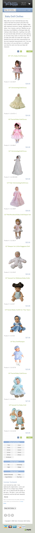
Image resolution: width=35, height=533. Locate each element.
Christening (19, 464)
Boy (9, 464)
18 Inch (8, 454)
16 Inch (19, 452)
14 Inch (8, 452)
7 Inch (8, 445)
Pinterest (8, 515)
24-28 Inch (8, 457)
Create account (21, 10)
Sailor (8, 467)
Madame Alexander (8, 474)
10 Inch (19, 447)
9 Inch (8, 447)
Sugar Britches (8, 477)
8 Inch (19, 445)
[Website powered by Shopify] (26, 530)
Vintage (19, 467)
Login (29, 10)
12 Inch (8, 450)
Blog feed (12, 515)
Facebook (5, 515)
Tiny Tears (19, 477)
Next (29, 51)
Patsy (19, 474)
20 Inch (19, 454)
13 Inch (19, 450)
